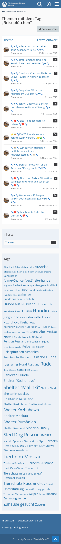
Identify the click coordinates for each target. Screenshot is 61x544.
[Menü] (56, 4)
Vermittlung (9, 494)
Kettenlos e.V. (42, 317)
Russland (33, 364)
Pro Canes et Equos (38, 341)
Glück (53, 285)
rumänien (32, 352)
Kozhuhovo (11, 322)
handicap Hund (12, 290)
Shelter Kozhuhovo (39, 404)
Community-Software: (31, 539)
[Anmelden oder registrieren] (48, 4)
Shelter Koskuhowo (16, 404)
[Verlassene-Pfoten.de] (13, 4)
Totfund (49, 484)
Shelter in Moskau (16, 394)
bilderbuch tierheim (13, 271)
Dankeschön (10, 275)
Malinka (21, 332)
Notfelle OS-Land (32, 337)
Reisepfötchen (14, 352)
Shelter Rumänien (20, 422)
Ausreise (41, 266)
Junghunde (11, 317)
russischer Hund (15, 364)
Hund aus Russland (13, 294)
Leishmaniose (10, 332)
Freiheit (17, 285)
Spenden (18, 441)
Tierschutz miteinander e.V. (23, 473)
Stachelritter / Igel (34, 441)
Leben (46, 326)
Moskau (52, 332)
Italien (53, 311)
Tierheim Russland (40, 463)
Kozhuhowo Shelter (15, 326)
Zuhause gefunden (15, 498)
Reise (26, 346)
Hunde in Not (46, 304)
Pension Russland (15, 341)
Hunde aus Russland (20, 304)
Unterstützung (14, 489)
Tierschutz (32, 468)
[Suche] (39, 4)
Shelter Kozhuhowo (21, 409)
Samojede (23, 370)
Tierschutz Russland (22, 483)
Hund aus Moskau (44, 290)
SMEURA (45, 435)
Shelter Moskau (16, 415)
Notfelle (18, 337)
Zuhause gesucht (19, 504)
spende (8, 441)
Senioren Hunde (16, 375)
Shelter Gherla (49, 388)
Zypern (40, 504)
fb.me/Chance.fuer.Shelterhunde (27, 280)
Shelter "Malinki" (22, 387)
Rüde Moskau (10, 370)
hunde (26, 294)
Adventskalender (24, 267)
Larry (40, 326)
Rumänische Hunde (16, 357)
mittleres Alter (36, 332)
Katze (29, 317)
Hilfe (25, 290)
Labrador (31, 326)
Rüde (46, 363)
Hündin (41, 310)
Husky (27, 311)
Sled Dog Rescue (22, 434)
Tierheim (51, 441)
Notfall (8, 337)
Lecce (54, 326)
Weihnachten (21, 494)
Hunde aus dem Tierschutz (19, 299)
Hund (32, 290)
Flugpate (8, 285)
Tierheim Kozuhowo (16, 450)
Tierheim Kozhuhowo (40, 446)
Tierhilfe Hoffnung (14, 468)
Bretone (47, 271)
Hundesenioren (12, 311)
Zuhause (51, 494)
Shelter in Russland (18, 399)
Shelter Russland (14, 428)
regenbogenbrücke (13, 347)
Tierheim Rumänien (15, 463)
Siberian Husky (37, 428)
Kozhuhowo (28, 322)
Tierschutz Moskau (14, 477)
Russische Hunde (42, 357)
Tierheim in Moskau (15, 445)
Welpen (33, 494)
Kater (22, 317)
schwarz (34, 370)
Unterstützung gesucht (38, 489)
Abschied (9, 267)
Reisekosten (37, 346)
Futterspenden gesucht (36, 285)
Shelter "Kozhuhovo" (20, 380)
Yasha (42, 494)
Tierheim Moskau (23, 456)
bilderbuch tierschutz (33, 271)
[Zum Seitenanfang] (55, 539)
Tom (42, 484)
